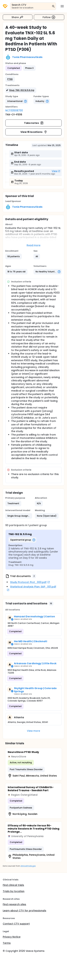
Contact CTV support (16, 923)
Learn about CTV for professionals (24, 910)
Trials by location (13, 891)
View (55, 171)
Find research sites (14, 904)
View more (33, 731)
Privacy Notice (11, 937)
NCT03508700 (14, 110)
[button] (10, 79)
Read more (34, 245)
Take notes (31, 123)
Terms (7, 943)
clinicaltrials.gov (28, 866)
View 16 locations (31, 132)
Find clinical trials (13, 885)
